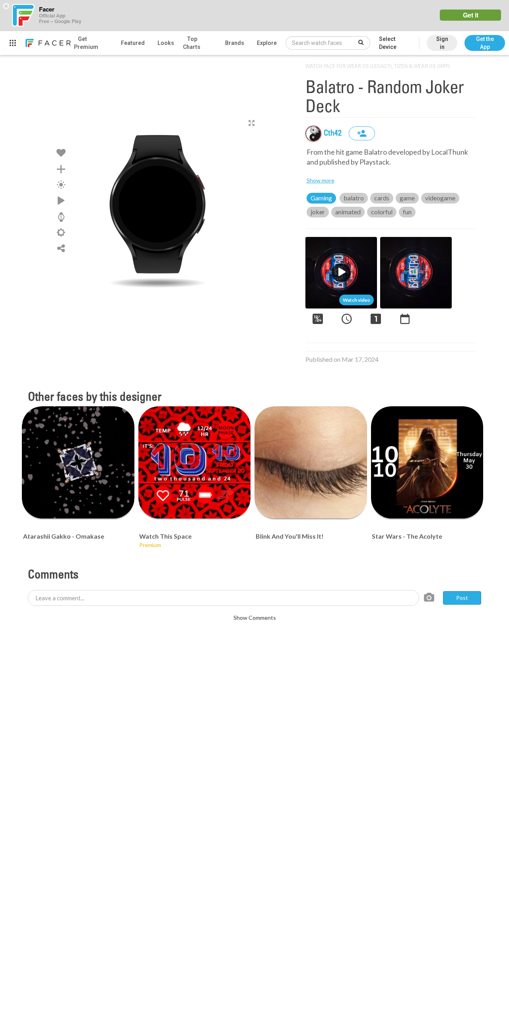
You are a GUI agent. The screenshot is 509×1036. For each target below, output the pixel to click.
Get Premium (86, 43)
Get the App (485, 43)
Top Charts (191, 43)
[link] (47, 43)
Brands (234, 43)
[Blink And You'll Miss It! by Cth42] (310, 462)
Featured (133, 43)
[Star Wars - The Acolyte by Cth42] (427, 462)
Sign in (442, 43)
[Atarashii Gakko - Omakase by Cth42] (78, 462)
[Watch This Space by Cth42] (194, 462)
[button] (484, 39)
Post (462, 597)
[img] (313, 134)
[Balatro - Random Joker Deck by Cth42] (157, 204)
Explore (267, 43)
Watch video (356, 300)
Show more (320, 180)
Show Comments (254, 617)
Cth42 (333, 133)
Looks (165, 43)
